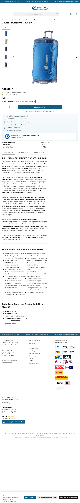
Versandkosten (38, 433)
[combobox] (34, 14)
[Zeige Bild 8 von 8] (56, 82)
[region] (40, 57)
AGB (30, 346)
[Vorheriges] (13, 57)
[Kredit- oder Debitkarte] (61, 352)
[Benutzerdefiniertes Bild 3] (69, 367)
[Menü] (4, 14)
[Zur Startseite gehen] (40, 8)
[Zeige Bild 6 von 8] (50, 82)
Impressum (32, 343)
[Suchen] (57, 14)
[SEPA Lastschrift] (72, 352)
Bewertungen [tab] (39, 152)
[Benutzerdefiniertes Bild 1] (59, 372)
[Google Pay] (72, 347)
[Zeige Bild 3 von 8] (40, 82)
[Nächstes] (76, 57)
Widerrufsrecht (33, 348)
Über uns (31, 358)
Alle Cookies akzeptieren (68, 497)
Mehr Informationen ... (9, 501)
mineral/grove (13, 102)
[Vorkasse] (59, 388)
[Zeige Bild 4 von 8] (43, 82)
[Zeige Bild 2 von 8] (36, 82)
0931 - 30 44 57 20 (7, 350)
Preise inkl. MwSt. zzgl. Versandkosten (14, 92)
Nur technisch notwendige (47, 497)
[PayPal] (58, 347)
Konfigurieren (29, 497)
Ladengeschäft (33, 363)
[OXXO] (59, 367)
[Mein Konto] (71, 14)
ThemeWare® (63, 437)
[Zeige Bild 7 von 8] (53, 82)
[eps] (58, 362)
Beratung (31, 360)
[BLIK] (67, 357)
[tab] (8, 152)
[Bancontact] (58, 357)
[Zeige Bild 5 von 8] (46, 82)
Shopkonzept (33, 356)
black (4, 102)
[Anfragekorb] (76, 14)
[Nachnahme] (61, 378)
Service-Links (34, 340)
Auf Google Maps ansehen (15, 422)
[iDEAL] (65, 362)
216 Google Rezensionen (9, 418)
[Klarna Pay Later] (67, 383)
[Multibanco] (70, 362)
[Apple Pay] (65, 347)
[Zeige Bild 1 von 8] (33, 82)
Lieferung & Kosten (34, 353)
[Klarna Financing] (59, 383)
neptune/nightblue (27, 102)
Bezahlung (32, 351)
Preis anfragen (39, 107)
